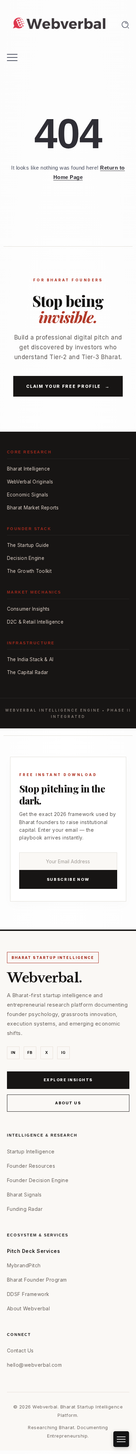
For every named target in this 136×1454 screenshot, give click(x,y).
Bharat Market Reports (33, 507)
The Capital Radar (27, 672)
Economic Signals (27, 495)
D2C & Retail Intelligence (35, 622)
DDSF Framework (28, 1294)
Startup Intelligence (31, 1151)
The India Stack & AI (30, 659)
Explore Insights (68, 1079)
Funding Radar (25, 1209)
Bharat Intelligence (28, 469)
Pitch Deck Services (33, 1251)
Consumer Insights (28, 609)
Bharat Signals (24, 1195)
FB (30, 1052)
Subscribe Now (68, 879)
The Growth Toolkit (29, 571)
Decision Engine (26, 558)
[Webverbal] (59, 24)
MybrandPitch (24, 1265)
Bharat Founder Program (37, 1280)
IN (13, 1052)
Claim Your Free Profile (67, 386)
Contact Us (20, 1350)
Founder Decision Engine (38, 1180)
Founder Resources (31, 1166)
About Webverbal (28, 1308)
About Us (68, 1102)
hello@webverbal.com (34, 1365)
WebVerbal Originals (30, 482)
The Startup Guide (28, 545)
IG (63, 1052)
